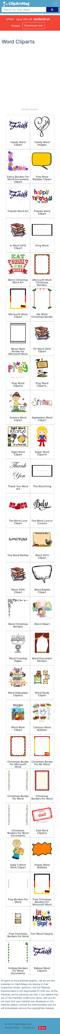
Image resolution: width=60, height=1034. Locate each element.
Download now (33, 25)
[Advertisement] (30, 78)
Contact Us (29, 1027)
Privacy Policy (12, 1027)
